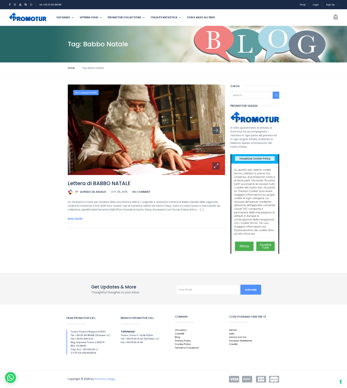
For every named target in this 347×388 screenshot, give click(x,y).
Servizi (233, 330)
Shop (303, 4)
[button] (216, 166)
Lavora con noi (237, 337)
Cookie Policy (183, 344)
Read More (75, 219)
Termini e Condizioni (187, 347)
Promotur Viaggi (105, 379)
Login (316, 4)
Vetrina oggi (89, 17)
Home (71, 68)
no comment (141, 192)
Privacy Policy (183, 340)
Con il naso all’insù (201, 17)
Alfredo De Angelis (90, 191)
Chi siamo (63, 17)
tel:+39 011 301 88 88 (50, 4)
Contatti (179, 333)
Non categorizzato (86, 92)
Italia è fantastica (164, 17)
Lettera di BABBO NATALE (99, 183)
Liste (231, 333)
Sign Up (330, 4)
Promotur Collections (124, 17)
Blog (177, 337)
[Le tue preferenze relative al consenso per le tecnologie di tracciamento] (340, 381)
